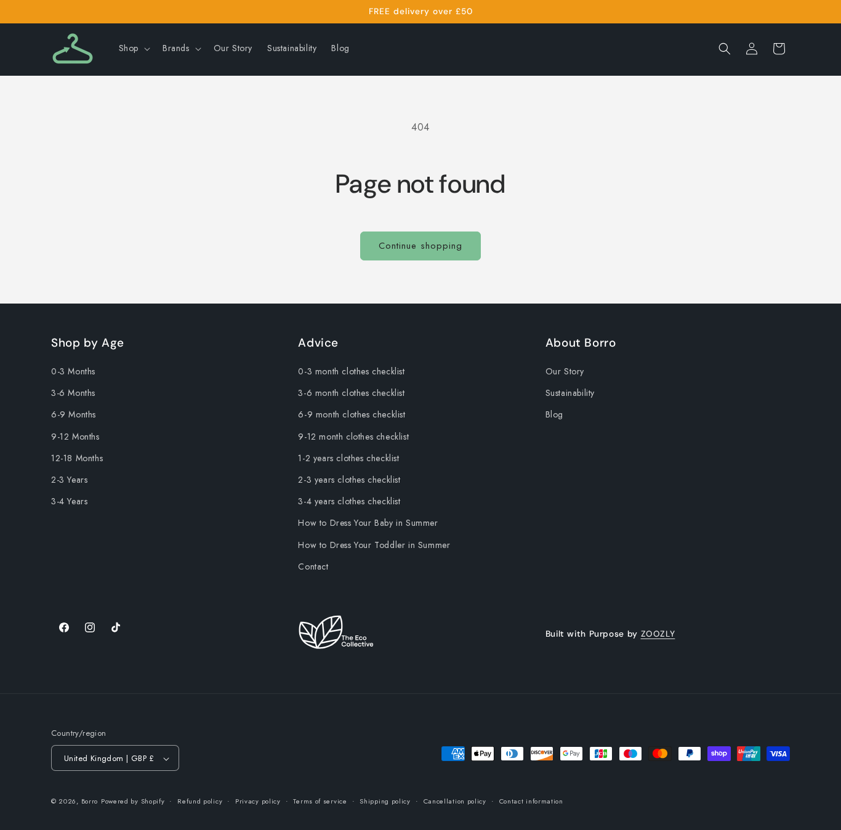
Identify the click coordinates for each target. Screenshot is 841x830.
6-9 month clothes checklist (351, 415)
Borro (90, 802)
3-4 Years (69, 502)
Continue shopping (420, 245)
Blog (554, 415)
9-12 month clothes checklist (353, 436)
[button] (133, 48)
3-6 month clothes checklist (351, 393)
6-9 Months (73, 415)
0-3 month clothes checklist (351, 371)
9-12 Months (75, 436)
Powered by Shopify (133, 802)
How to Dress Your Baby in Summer (368, 523)
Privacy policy (258, 801)
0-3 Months (73, 371)
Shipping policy (385, 801)
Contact (313, 566)
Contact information (531, 801)
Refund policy (199, 801)
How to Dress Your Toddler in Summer (374, 545)
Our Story (564, 371)
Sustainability (570, 393)
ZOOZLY (658, 633)
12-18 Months (77, 458)
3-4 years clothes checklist (349, 502)
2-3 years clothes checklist (349, 479)
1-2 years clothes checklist (348, 458)
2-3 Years (69, 479)
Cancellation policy (455, 801)
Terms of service (320, 801)
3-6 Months (73, 393)
